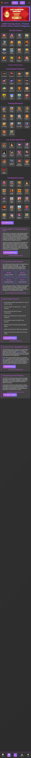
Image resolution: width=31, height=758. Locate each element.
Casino (20, 265)
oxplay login (19, 351)
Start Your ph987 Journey (10, 252)
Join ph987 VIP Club (7, 222)
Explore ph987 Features (9, 338)
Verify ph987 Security (9, 366)
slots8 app (5, 358)
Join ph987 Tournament (9, 394)
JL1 (21, 306)
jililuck (26, 387)
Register (15, 2)
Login (22, 2)
